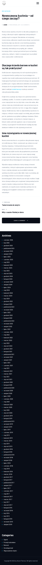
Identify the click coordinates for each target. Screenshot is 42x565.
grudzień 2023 (8, 301)
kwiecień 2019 (8, 438)
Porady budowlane (9, 542)
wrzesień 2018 (8, 457)
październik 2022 (9, 321)
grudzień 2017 (8, 477)
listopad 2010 (8, 519)
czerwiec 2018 (8, 466)
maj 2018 (7, 469)
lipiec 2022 (7, 329)
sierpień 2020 (8, 393)
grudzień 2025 (8, 245)
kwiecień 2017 (8, 496)
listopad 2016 (8, 508)
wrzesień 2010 (8, 522)
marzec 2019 (8, 441)
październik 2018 (9, 455)
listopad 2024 (8, 279)
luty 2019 (6, 444)
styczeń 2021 (8, 379)
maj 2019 (7, 435)
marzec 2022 (8, 340)
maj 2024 (7, 290)
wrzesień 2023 (8, 310)
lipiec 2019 (7, 430)
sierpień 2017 (8, 485)
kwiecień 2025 (8, 265)
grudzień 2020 (8, 382)
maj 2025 (7, 262)
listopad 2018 (8, 452)
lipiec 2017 (7, 488)
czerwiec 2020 (8, 399)
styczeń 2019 (8, 446)
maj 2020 (7, 402)
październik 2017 (9, 483)
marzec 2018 (8, 474)
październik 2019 (9, 421)
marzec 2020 (8, 407)
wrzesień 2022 (8, 324)
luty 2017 (6, 502)
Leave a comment (20, 220)
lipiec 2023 (7, 312)
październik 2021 (9, 354)
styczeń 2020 (8, 413)
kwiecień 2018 (8, 471)
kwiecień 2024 (8, 293)
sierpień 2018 (8, 460)
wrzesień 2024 (8, 282)
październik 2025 (9, 248)
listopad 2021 (8, 351)
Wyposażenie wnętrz (10, 551)
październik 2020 (9, 388)
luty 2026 (6, 243)
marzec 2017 (8, 499)
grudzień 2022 (8, 315)
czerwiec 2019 (8, 432)
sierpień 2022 (8, 326)
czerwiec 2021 (8, 365)
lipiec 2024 (7, 287)
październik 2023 (9, 307)
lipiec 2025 (7, 257)
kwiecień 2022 (8, 338)
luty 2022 (6, 343)
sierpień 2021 (8, 360)
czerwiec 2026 (8, 240)
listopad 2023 (8, 304)
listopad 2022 (8, 318)
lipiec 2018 (7, 463)
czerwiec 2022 (8, 332)
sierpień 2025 (8, 254)
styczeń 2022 (8, 346)
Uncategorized (8, 548)
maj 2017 (7, 494)
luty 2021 (6, 377)
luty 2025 (6, 271)
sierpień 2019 (8, 427)
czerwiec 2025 (8, 259)
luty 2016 (6, 513)
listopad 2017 (8, 480)
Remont (6, 545)
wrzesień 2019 (8, 424)
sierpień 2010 (8, 524)
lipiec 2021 (7, 363)
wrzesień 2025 (8, 251)
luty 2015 (6, 516)
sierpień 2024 (8, 285)
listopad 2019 (8, 418)
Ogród (6, 540)
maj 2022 (7, 335)
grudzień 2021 (8, 349)
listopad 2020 (8, 385)
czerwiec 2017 (8, 491)
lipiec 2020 (7, 396)
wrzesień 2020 (8, 391)
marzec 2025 (8, 268)
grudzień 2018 (8, 449)
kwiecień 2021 (8, 371)
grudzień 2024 (8, 276)
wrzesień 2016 (8, 510)
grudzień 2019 (8, 416)
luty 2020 (6, 410)
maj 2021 (7, 368)
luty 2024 (6, 299)
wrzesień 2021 (8, 357)
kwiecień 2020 (8, 405)
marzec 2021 (8, 374)
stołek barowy (16, 89)
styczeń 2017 (8, 505)
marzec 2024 (8, 296)
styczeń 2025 (8, 273)
